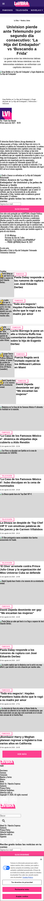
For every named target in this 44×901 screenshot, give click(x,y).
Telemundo (33, 250)
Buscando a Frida (9, 144)
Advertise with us (6, 792)
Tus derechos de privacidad (22, 882)
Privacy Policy (5, 788)
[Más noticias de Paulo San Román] (6, 108)
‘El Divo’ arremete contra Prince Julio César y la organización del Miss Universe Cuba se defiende (20, 569)
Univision (12, 252)
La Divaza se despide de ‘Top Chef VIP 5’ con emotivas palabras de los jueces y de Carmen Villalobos (21, 526)
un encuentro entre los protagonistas (13, 224)
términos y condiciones (31, 218)
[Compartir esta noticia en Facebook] (9, 125)
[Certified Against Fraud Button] (8, 796)
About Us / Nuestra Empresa (10, 783)
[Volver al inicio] (8, 804)
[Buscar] (3, 820)
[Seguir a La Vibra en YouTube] (20, 838)
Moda (2, 781)
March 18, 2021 (27, 242)
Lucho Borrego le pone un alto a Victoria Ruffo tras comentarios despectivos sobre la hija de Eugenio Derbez (27, 337)
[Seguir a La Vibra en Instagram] (15, 838)
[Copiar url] (5, 132)
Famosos (7, 10)
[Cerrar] (41, 859)
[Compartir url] (3, 137)
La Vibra (16, 20)
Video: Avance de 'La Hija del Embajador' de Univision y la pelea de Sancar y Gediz (21, 182)
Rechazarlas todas (22, 889)
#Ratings (13, 235)
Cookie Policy (27, 877)
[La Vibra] (22, 4)
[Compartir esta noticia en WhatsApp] (3, 125)
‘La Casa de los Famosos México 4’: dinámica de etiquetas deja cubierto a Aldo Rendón (20, 439)
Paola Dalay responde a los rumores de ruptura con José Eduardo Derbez (18, 653)
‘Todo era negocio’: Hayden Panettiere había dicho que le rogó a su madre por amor (21, 697)
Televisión (22, 10)
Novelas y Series (25, 20)
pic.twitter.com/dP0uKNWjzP (24, 239)
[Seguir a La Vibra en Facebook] (3, 838)
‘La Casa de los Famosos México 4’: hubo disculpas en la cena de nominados (20, 482)
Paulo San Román (9, 120)
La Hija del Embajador (20, 250)
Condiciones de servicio (30, 215)
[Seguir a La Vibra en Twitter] (9, 838)
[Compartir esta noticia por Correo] (20, 125)
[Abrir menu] (3, 3)
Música (2, 779)
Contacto (3, 785)
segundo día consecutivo (24, 155)
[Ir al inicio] (22, 762)
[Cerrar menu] (3, 811)
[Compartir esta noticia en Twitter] (15, 125)
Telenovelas (4, 252)
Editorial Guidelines (7, 790)
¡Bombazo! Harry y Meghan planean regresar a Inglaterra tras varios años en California (21, 740)
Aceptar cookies (22, 896)
